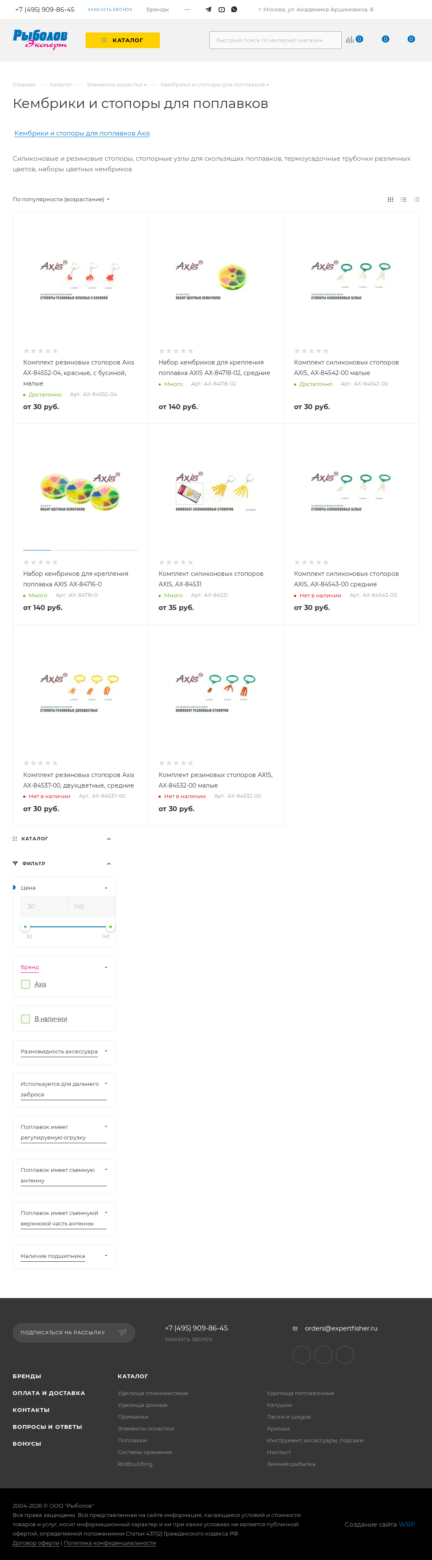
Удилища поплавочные (300, 1393)
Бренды (27, 1376)
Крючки (278, 1428)
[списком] (403, 199)
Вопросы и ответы (47, 1426)
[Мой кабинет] (416, 9)
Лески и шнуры (289, 1416)
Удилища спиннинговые (153, 1393)
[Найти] (331, 40)
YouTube (323, 1355)
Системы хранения (145, 1452)
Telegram (302, 1355)
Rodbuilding (135, 1463)
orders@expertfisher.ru (341, 1328)
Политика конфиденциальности (110, 1542)
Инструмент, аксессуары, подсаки (315, 1440)
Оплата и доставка (49, 1393)
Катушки (279, 1404)
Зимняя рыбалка (291, 1463)
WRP (407, 1524)
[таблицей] (416, 199)
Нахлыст (279, 1452)
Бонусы (27, 1443)
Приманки (133, 1416)
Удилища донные (142, 1404)
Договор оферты (36, 1542)
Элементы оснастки (146, 1428)
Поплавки (132, 1440)
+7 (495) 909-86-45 (196, 1328)
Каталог (133, 1376)
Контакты (31, 1409)
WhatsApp (345, 1355)
